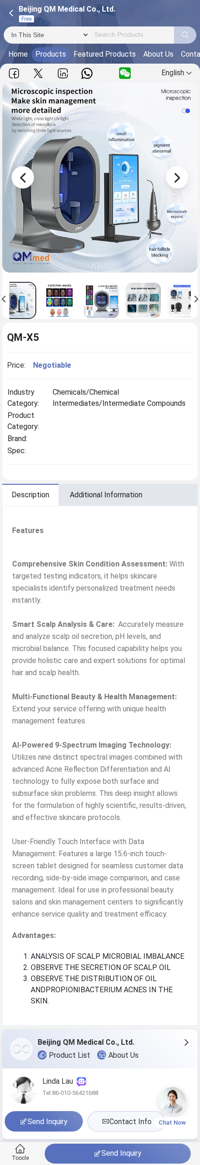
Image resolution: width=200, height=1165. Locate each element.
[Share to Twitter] (38, 73)
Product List (69, 1055)
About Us (158, 54)
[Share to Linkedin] (62, 73)
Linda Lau (59, 1081)
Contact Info (130, 1121)
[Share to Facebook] (14, 73)
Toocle (20, 1158)
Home (18, 54)
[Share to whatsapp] (87, 73)
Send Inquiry (121, 1153)
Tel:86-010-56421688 (70, 1092)
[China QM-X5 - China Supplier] (59, 300)
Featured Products (104, 54)
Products (50, 54)
